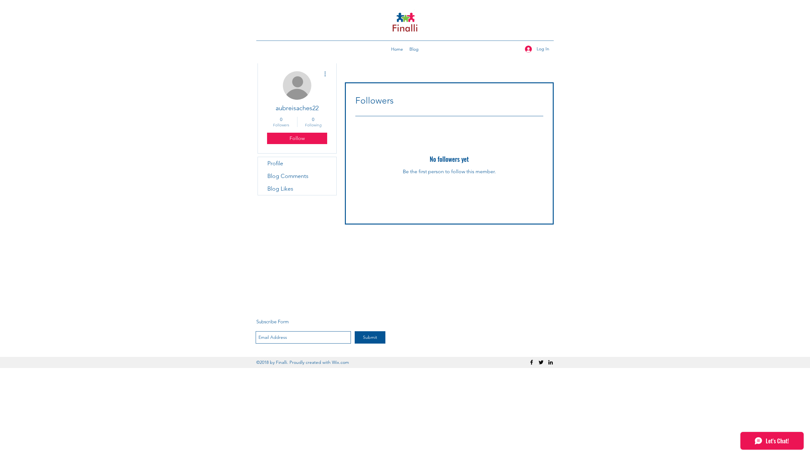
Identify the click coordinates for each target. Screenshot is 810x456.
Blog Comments (287, 176)
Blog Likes (280, 188)
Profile (275, 163)
